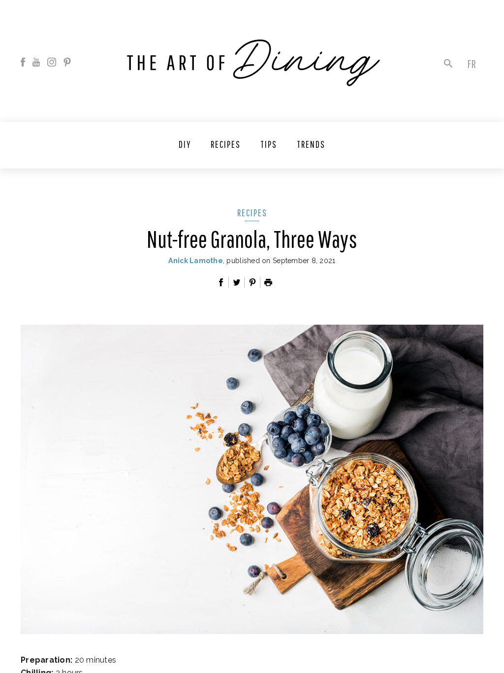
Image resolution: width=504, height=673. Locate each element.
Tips (268, 144)
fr (471, 63)
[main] (252, 336)
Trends (311, 144)
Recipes (226, 144)
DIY (185, 144)
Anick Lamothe (195, 261)
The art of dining (253, 62)
